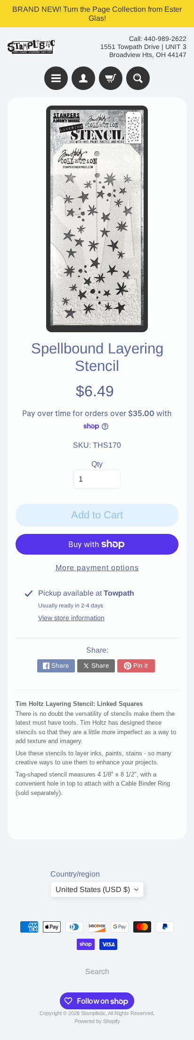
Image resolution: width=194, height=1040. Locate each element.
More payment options (97, 568)
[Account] (83, 78)
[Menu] (56, 78)
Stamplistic (93, 1013)
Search (97, 971)
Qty (97, 464)
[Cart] (110, 78)
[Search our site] (138, 78)
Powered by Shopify (97, 1021)
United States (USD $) (93, 889)
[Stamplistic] (31, 47)
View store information (71, 618)
